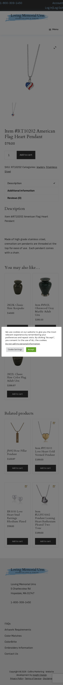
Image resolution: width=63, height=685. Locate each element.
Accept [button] (31, 349)
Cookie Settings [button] (15, 349)
